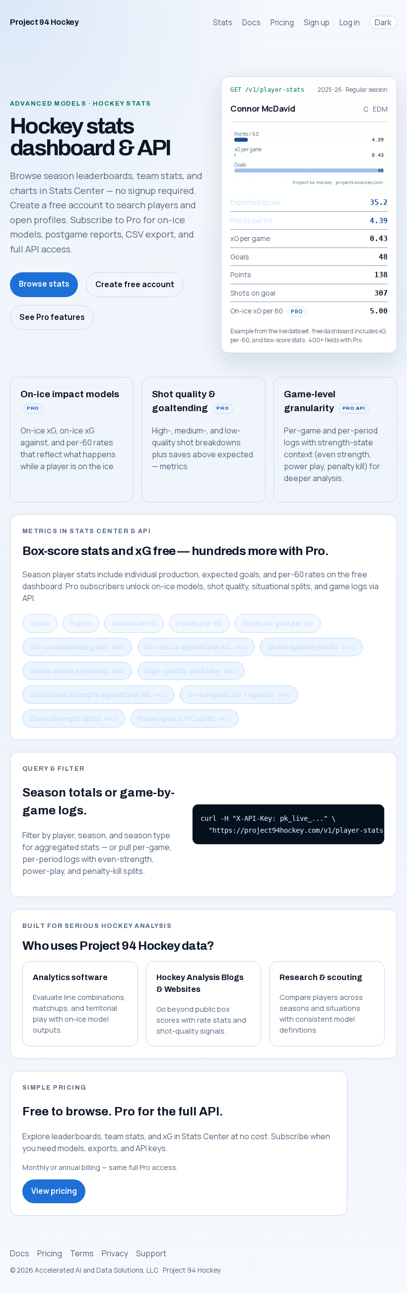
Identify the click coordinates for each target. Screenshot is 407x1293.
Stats (222, 22)
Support (151, 1253)
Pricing (282, 22)
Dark (383, 22)
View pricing (54, 1191)
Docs (251, 22)
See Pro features (52, 317)
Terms (82, 1253)
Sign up (317, 22)
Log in (349, 22)
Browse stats (44, 284)
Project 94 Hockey (44, 22)
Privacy (115, 1253)
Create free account (134, 284)
